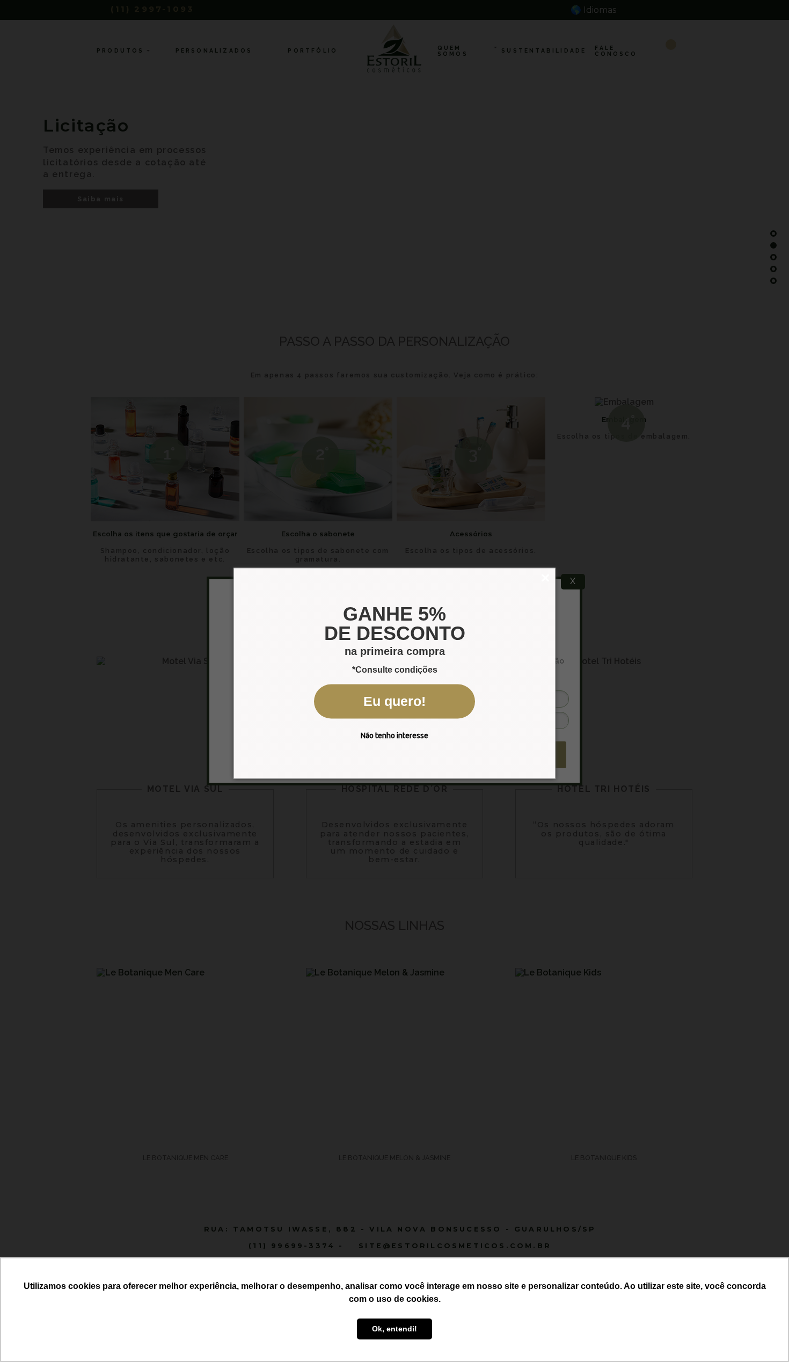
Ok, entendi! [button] (394, 1328)
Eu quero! (394, 701)
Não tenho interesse (394, 735)
